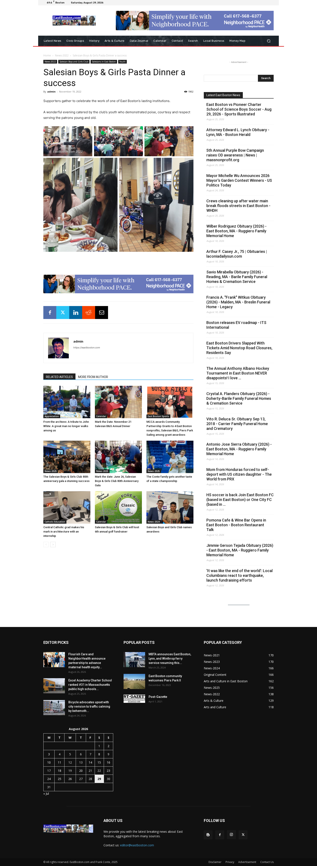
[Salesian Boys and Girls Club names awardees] (169, 507)
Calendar (101, 416)
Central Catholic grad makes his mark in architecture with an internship (63, 531)
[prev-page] (46, 544)
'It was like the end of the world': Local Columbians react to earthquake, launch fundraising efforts (239, 575)
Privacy (230, 862)
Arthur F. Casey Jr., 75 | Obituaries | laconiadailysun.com (236, 253)
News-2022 (62, 55)
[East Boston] (74, 21)
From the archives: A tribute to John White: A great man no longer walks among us (66, 426)
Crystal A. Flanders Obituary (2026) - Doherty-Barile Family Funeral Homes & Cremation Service (238, 398)
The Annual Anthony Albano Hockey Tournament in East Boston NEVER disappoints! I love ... (237, 373)
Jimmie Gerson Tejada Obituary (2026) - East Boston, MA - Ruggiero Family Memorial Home (239, 550)
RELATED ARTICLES (59, 377)
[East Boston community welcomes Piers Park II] (134, 681)
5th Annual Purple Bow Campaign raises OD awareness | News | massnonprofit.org (235, 155)
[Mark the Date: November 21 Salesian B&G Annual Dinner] (118, 402)
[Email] (101, 312)
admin (51, 91)
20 (81, 771)
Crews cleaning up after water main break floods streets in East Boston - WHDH (238, 206)
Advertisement (247, 862)
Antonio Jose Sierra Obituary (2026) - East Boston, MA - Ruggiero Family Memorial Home (239, 449)
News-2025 (51, 471)
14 (90, 762)
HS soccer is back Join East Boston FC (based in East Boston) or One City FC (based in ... (240, 500)
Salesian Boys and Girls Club (74, 61)
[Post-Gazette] (134, 699)
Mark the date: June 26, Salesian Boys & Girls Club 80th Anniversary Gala (116, 481)
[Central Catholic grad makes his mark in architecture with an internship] (66, 507)
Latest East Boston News (223, 95)
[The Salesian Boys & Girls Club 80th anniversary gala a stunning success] (66, 457)
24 (49, 779)
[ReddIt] (88, 312)
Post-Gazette (158, 697)
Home (47, 55)
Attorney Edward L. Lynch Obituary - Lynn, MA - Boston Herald (237, 132)
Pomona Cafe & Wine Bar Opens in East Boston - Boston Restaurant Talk (236, 525)
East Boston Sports (158, 416)
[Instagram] (231, 834)
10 (49, 762)
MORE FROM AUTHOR (93, 377)
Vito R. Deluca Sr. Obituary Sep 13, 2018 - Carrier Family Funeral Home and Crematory (237, 424)
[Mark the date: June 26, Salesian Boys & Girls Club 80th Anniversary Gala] (118, 457)
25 (59, 779)
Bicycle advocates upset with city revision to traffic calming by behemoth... (89, 706)
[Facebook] (49, 312)
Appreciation (52, 416)
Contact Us (267, 862)
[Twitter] (62, 312)
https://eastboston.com (86, 347)
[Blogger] (208, 835)
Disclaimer (215, 862)
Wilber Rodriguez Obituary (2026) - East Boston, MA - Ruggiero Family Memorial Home (236, 231)
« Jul (46, 793)
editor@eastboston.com (137, 845)
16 (108, 762)
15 (99, 762)
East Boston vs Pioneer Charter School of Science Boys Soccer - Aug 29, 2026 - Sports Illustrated (238, 109)
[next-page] (53, 544)
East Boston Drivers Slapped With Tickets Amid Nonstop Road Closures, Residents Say (239, 348)
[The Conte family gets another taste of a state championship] (169, 457)
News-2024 (154, 521)
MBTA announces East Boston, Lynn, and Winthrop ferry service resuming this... (170, 658)
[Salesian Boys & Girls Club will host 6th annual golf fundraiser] (118, 507)
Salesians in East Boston (104, 61)
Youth (122, 61)
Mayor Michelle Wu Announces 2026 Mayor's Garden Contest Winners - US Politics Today (239, 180)
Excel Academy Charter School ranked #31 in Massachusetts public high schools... (90, 685)
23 (108, 771)
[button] (269, 41)
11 (59, 762)
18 (59, 771)
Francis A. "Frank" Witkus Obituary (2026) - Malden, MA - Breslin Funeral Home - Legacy (238, 302)
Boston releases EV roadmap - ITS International (236, 325)
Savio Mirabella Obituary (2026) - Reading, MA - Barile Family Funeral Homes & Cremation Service (236, 277)
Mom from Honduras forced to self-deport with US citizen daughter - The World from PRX (239, 474)
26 (70, 779)
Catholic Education (55, 521)
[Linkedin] (75, 312)
